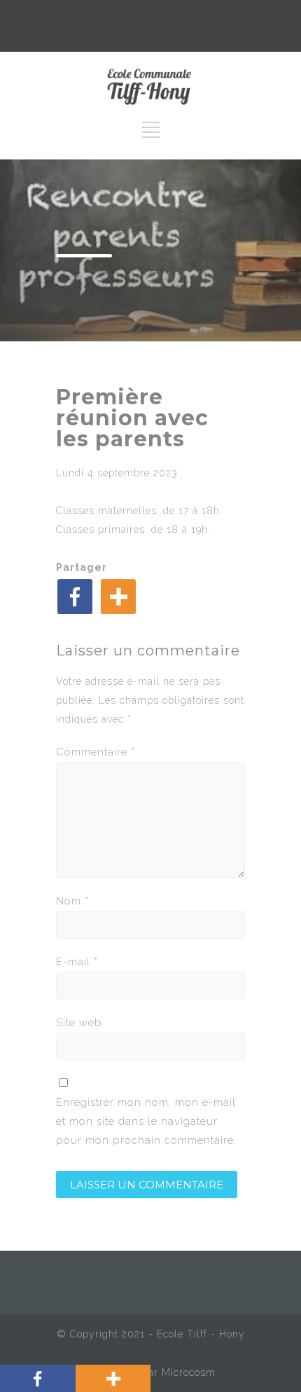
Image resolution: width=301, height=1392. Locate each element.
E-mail (77, 962)
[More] (118, 596)
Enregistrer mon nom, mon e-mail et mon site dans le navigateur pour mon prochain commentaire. (146, 1121)
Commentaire (95, 752)
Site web (79, 1022)
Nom (72, 901)
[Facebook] (74, 596)
